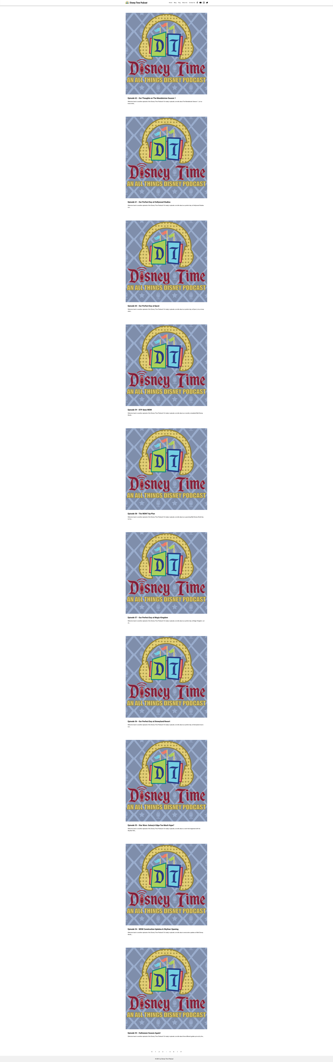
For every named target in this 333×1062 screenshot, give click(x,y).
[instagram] (204, 2)
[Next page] (177, 1051)
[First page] (151, 1051)
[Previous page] (155, 1051)
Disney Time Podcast (138, 2)
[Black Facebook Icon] (197, 2)
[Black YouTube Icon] (200, 2)
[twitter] (207, 2)
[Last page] (181, 1051)
